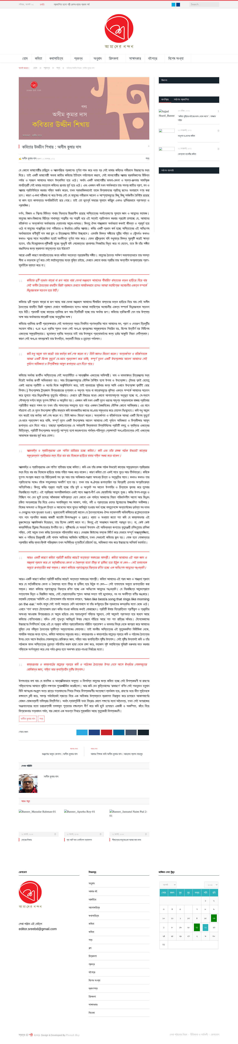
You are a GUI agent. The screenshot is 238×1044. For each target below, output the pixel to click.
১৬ (214, 918)
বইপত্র (152, 58)
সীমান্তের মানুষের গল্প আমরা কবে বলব (126, 839)
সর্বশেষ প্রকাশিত (181, 99)
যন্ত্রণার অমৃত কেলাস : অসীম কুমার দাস (60, 754)
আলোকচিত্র (94, 907)
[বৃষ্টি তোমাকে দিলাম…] (189, 196)
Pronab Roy (73, 1035)
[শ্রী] (119, 31)
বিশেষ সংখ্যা (176, 58)
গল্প (90, 948)
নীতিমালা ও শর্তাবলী (199, 1034)
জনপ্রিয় (165, 99)
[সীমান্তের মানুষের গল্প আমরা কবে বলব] (129, 823)
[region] (189, 222)
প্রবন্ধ (78, 58)
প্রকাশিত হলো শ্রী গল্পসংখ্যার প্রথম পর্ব (71, 4)
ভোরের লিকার (26, 839)
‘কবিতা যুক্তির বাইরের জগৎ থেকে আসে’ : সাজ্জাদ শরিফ (197, 118)
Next (215, 196)
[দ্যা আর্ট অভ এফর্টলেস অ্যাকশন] (84, 823)
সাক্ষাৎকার (135, 58)
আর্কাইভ (92, 899)
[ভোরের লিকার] (39, 823)
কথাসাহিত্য (56, 58)
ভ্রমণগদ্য (93, 988)
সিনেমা (92, 1012)
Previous (163, 196)
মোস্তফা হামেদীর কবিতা (187, 154)
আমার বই (93, 891)
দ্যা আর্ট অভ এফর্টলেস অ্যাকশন (79, 839)
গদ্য (147, 158)
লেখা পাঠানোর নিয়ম (178, 1034)
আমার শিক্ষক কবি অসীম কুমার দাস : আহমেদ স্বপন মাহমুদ (117, 754)
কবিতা (38, 58)
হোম (25, 58)
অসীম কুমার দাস (29, 158)
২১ (197, 927)
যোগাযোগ (215, 1034)
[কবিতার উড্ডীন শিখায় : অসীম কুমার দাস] (84, 109)
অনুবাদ (98, 58)
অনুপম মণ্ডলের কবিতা (186, 135)
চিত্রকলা (93, 956)
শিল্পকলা (113, 58)
